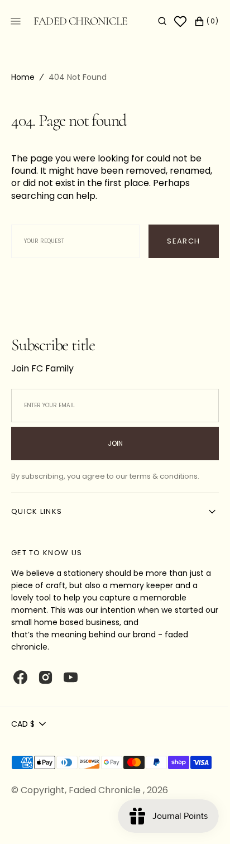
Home (23, 77)
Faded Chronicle (106, 804)
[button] (154, 21)
